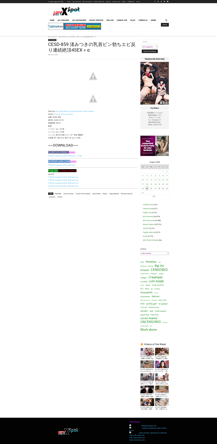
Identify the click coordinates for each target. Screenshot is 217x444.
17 (143, 184)
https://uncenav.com (137, 440)
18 (147, 184)
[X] (161, 1)
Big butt (150, 266)
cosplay (161, 274)
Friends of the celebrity (63, 114)
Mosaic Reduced (149, 224)
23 (167, 184)
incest (156, 293)
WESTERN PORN (149, 240)
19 (151, 184)
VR (151, 326)
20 (155, 184)
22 (163, 184)
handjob (157, 289)
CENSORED (58, 193)
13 (155, 180)
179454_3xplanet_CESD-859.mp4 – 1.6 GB (65, 156)
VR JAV (145, 236)
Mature (105, 193)
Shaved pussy (154, 307)
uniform (165, 322)
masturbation (145, 296)
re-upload (162, 304)
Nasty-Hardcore (145, 300)
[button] (166, 20)
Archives (143, 249)
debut (142, 285)
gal (152, 289)
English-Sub (147, 212)
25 (147, 188)
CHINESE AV (147, 204)
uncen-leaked (148, 318)
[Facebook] (155, 1)
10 (143, 180)
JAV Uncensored (148, 220)
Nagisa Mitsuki (76, 111)
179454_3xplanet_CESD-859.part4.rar (63, 186)
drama (148, 285)
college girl (153, 273)
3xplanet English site (148, 426)
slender (60, 197)
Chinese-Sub (147, 208)
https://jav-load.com (136, 435)
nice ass (154, 300)
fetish (147, 289)
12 (151, 180)
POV (142, 303)
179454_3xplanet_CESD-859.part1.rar (63, 177)
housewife (146, 292)
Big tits (159, 265)
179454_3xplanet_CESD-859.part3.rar (63, 183)
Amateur (151, 261)
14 (159, 180)
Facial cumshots (69, 193)
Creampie (156, 277)
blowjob (144, 270)
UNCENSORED (150, 322)
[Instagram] (158, 1)
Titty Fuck (154, 315)
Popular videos (148, 232)
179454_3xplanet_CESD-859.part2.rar (63, 180)
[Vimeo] (164, 1)
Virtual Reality (144, 326)
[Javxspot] (66, 11)
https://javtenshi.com (137, 437)
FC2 (141, 289)
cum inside (156, 281)
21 (159, 184)
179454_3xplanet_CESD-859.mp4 (61, 165)
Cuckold (144, 281)
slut (151, 311)
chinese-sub (144, 274)
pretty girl (52, 197)
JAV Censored (52, 37)
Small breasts (160, 311)
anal (159, 262)
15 (163, 180)
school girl (143, 307)
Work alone (148, 329)
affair (142, 262)
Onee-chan (162, 300)
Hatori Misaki (88, 111)
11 (147, 180)
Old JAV (145, 228)
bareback (143, 266)
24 (143, 188)
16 (167, 180)
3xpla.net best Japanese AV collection (153, 433)
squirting (144, 314)
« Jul (153, 196)
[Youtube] (167, 1)
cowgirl (143, 277)
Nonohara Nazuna (62, 111)
